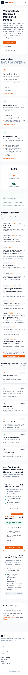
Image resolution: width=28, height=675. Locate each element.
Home (2, 646)
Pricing (2, 653)
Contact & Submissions (6, 663)
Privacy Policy (4, 661)
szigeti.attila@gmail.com (9, 617)
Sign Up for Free (14, 508)
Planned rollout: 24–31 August (14, 593)
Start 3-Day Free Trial (14, 547)
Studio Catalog (4, 650)
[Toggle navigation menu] (25, 2)
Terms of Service (4, 659)
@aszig (5, 619)
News (2, 648)
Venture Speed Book (5, 651)
